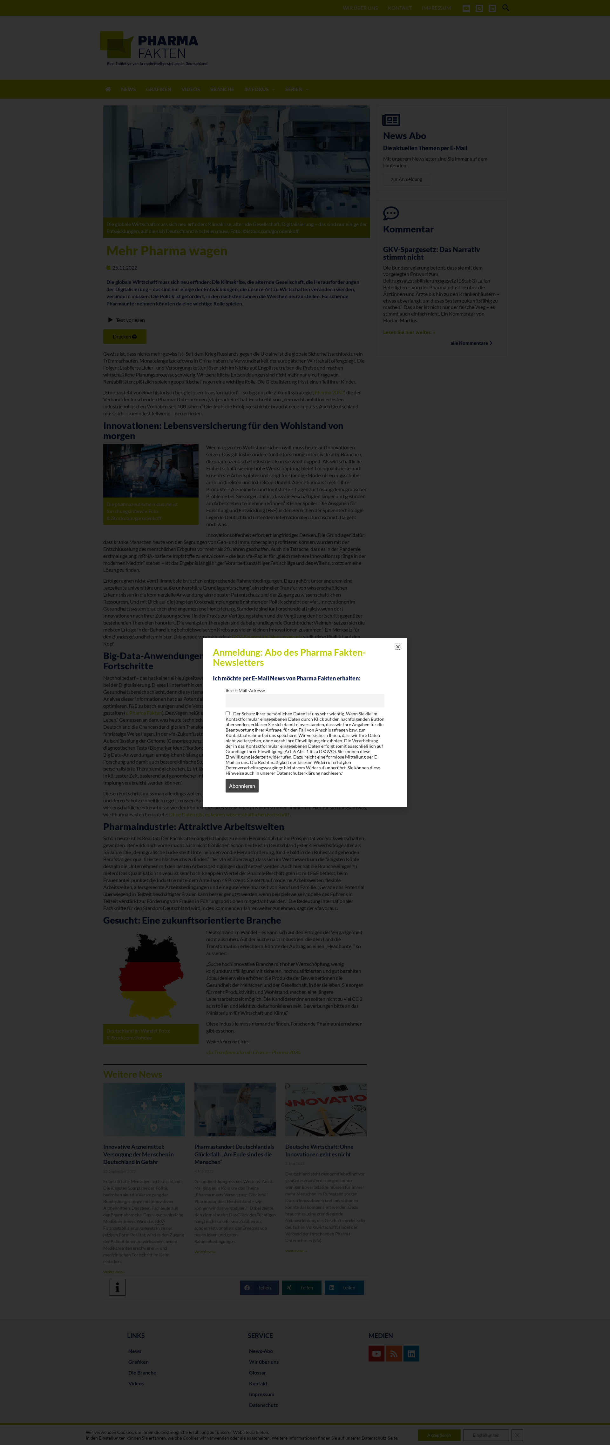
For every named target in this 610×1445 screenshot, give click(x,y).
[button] (398, 646)
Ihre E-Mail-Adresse (245, 690)
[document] (305, 722)
